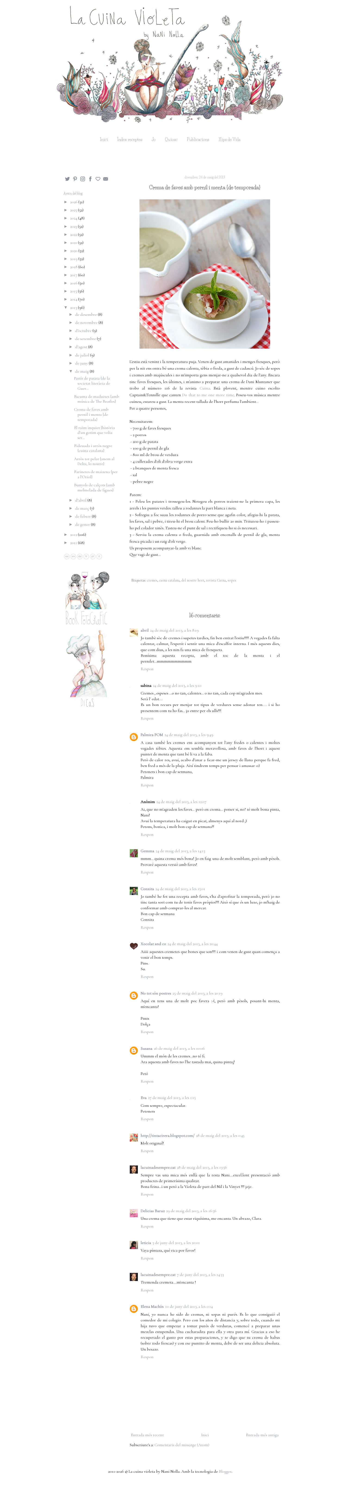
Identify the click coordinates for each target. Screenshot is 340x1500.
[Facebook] (90, 179)
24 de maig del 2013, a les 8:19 (174, 630)
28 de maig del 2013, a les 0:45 (220, 1135)
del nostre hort (192, 580)
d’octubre (84, 330)
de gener (83, 524)
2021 (74, 242)
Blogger (225, 1471)
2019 (74, 258)
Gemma (147, 850)
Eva (144, 1097)
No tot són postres (156, 993)
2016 (74, 283)
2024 (74, 218)
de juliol (82, 355)
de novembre (87, 322)
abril (145, 630)
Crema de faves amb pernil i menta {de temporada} (91, 414)
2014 (74, 299)
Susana (146, 1048)
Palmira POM (152, 734)
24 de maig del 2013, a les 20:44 (192, 943)
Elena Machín (152, 1306)
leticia (146, 1242)
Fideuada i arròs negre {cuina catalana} (93, 448)
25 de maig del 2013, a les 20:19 (198, 993)
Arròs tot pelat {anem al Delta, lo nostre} (94, 461)
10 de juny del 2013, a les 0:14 (189, 1306)
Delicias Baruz (153, 1210)
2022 (74, 234)
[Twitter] (67, 179)
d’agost (81, 346)
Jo (154, 139)
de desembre (86, 314)
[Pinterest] (75, 179)
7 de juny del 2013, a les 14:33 (200, 1274)
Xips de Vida (229, 139)
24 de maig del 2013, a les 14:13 (180, 850)
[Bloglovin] (98, 179)
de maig (82, 371)
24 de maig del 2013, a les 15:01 (180, 888)
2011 (74, 542)
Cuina (205, 388)
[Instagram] (82, 179)
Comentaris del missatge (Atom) (182, 1444)
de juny (82, 363)
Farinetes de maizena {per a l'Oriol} (96, 474)
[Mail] (105, 179)
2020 (74, 250)
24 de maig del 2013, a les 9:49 (188, 734)
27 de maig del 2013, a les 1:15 (172, 1097)
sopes (232, 580)
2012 (74, 534)
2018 (74, 266)
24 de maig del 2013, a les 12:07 (181, 801)
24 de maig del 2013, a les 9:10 (177, 685)
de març (82, 508)
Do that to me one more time (208, 394)
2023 (74, 226)
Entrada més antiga (262, 1434)
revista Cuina (216, 580)
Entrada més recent (147, 1434)
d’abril (81, 500)
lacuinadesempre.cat (158, 1167)
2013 (74, 307)
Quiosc (171, 139)
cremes (152, 580)
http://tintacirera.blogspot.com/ (168, 1135)
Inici (104, 139)
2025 (74, 210)
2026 (74, 201)
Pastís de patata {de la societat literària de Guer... (92, 383)
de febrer (83, 516)
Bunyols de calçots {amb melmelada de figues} (94, 487)
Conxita (147, 888)
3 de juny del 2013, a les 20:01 (176, 1242)
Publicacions (198, 139)
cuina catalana (169, 580)
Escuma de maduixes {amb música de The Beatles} (96, 399)
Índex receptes (129, 139)
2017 (74, 274)
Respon (147, 668)
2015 (74, 291)
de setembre (86, 338)
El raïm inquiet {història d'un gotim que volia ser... (94, 432)
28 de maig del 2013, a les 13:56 (202, 1167)
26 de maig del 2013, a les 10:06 (179, 1048)
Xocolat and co (153, 943)
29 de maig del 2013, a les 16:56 (191, 1210)
